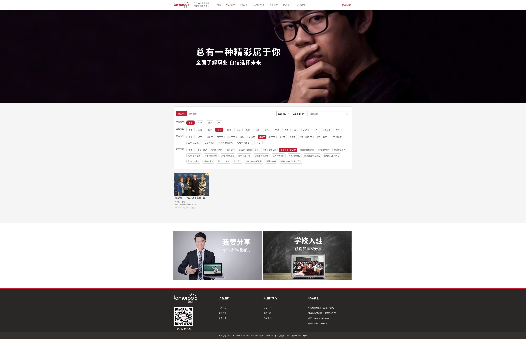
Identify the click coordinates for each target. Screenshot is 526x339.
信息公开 (288, 4)
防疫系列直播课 (261, 155)
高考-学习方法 (194, 155)
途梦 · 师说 (202, 150)
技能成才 (231, 150)
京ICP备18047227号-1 (297, 335)
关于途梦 (274, 4)
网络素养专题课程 (288, 150)
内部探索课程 (324, 150)
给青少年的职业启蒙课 (248, 150)
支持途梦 (302, 4)
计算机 (306, 130)
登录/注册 (346, 4)
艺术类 (252, 137)
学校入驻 (245, 4)
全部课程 (231, 4)
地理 (277, 130)
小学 (200, 122)
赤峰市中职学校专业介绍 (290, 161)
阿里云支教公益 (269, 150)
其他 (337, 130)
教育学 (262, 137)
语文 (200, 130)
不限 (190, 122)
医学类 (272, 137)
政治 (258, 130)
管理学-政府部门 (244, 143)
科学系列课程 (294, 155)
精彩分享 (222, 308)
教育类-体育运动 (226, 143)
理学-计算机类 (306, 137)
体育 (316, 130)
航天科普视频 (278, 155)
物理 (229, 130)
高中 (219, 122)
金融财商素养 (339, 150)
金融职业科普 (217, 150)
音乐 (296, 130)
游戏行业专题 (223, 161)
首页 (219, 4)
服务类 (282, 137)
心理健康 (326, 130)
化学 (238, 130)
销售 (242, 137)
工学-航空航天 (194, 143)
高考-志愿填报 (227, 155)
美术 (286, 130)
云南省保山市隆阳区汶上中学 (190, 205)
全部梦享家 (209, 143)
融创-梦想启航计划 (254, 161)
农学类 (292, 137)
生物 (248, 130)
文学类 (220, 137)
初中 (210, 122)
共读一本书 (271, 161)
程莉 (183, 202)
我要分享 (267, 308)
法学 (200, 137)
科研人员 (237, 161)
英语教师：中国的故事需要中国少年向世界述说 (198, 197)
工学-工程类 (321, 137)
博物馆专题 (208, 161)
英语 (219, 130)
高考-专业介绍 (211, 155)
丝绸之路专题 (193, 161)
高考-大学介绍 (244, 155)
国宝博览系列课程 (312, 155)
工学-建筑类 (336, 137)
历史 (267, 130)
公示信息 (222, 318)
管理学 (210, 137)
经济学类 (231, 137)
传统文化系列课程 (331, 155)
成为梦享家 (259, 4)
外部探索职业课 (307, 150)
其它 (258, 143)
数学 (210, 130)
